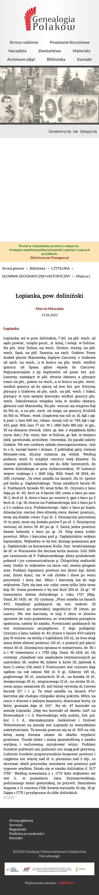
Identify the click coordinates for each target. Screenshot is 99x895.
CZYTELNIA (60, 268)
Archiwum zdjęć (21, 59)
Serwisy (16, 824)
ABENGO (66, 882)
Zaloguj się (88, 131)
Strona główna (13, 268)
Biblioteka (56, 59)
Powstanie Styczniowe (70, 42)
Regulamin (17, 829)
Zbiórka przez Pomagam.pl (49, 257)
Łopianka (11, 328)
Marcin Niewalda (50, 308)
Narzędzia (17, 50)
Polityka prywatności (26, 833)
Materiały (81, 50)
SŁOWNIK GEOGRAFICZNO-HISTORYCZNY (36, 276)
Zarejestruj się (60, 131)
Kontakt (84, 59)
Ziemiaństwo (49, 50)
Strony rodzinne (24, 42)
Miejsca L (83, 276)
